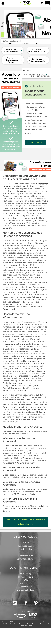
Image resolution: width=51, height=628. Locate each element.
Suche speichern (35, 142)
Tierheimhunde (25, 555)
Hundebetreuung (25, 546)
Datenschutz (25, 586)
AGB (25, 580)
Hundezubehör (25, 549)
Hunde (25, 542)
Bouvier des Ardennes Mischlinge (38, 50)
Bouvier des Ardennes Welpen (13, 50)
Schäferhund (21, 277)
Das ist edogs (25, 573)
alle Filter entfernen (40, 76)
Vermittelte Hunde (25, 559)
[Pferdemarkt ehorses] (20, 615)
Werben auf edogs (25, 590)
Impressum (25, 583)
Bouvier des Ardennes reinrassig (38, 60)
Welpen (25, 552)
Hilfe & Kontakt (25, 577)
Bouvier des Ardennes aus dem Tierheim (13, 60)
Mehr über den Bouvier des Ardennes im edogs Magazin (25, 521)
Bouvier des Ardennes (35, 74)
